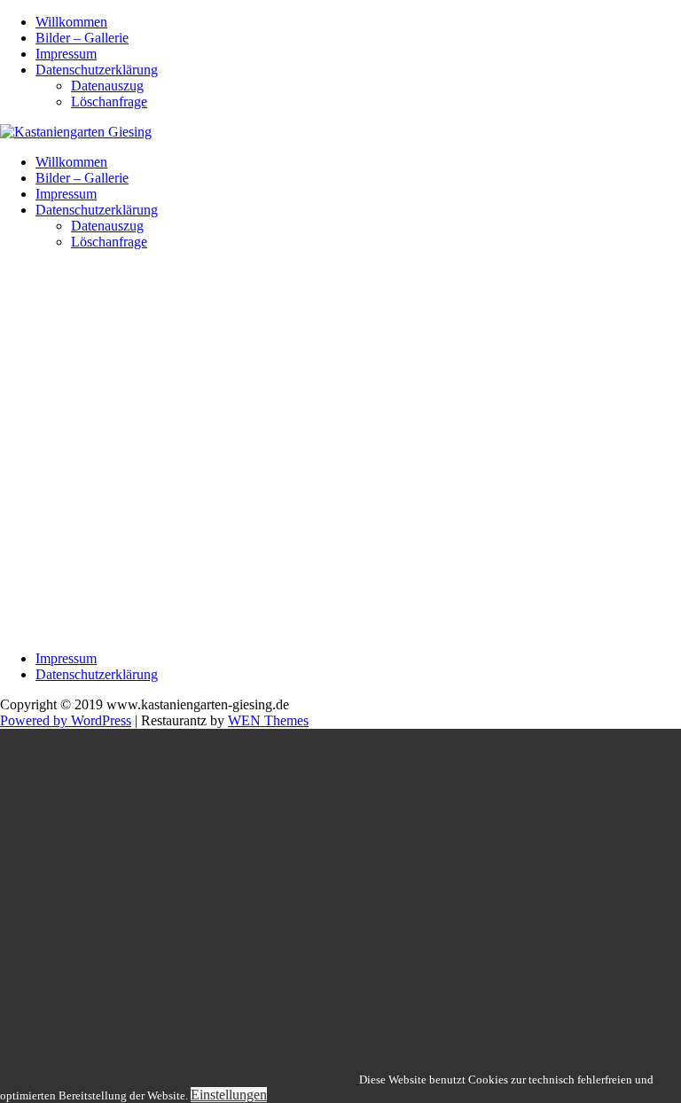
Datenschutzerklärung (96, 69)
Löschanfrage (109, 101)
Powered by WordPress (65, 720)
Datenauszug (107, 85)
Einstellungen (229, 1094)
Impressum (66, 53)
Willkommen (71, 21)
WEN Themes (268, 720)
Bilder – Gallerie (82, 37)
